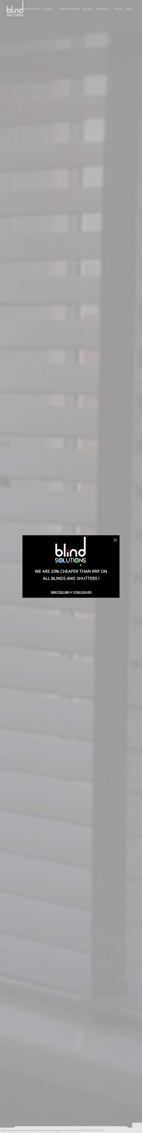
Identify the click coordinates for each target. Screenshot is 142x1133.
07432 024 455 (82, 592)
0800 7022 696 (60, 592)
